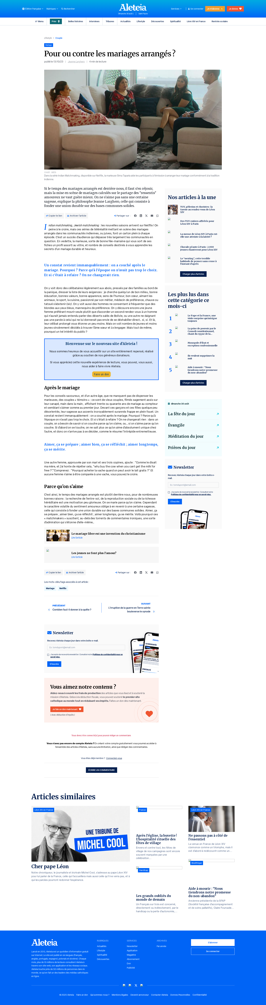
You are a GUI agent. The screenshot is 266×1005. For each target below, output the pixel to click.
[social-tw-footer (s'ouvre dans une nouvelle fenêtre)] (136, 985)
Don (129, 963)
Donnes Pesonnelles (180, 994)
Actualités (125, 21)
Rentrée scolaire (220, 21)
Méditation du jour (186, 436)
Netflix (62, 588)
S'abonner (213, 942)
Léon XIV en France (196, 21)
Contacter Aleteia (159, 994)
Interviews (94, 21)
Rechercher (69, 8)
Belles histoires (75, 21)
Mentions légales (120, 994)
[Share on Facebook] (135, 215)
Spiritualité (175, 21)
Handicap (143, 870)
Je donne (233, 8)
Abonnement (133, 959)
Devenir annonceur (140, 994)
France (142, 810)
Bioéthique (196, 863)
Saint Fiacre (143, 13)
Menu (41, 21)
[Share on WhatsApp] (157, 215)
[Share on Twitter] (146, 215)
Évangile (176, 425)
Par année (161, 946)
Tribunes (110, 21)
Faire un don (101, 374)
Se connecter (196, 8)
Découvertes (157, 21)
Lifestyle (141, 21)
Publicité (131, 967)
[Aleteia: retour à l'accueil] (133, 7)
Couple (58, 37)
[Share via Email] (152, 215)
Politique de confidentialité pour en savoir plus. (191, 494)
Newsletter (132, 946)
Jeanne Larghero (76, 61)
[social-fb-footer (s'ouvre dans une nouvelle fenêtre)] (130, 985)
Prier (54, 21)
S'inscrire (54, 664)
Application (132, 950)
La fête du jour (181, 414)
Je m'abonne (213, 8)
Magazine (131, 954)
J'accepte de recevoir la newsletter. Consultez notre (86, 655)
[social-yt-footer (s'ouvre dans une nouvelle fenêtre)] (124, 985)
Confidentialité (200, 994)
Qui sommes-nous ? (99, 994)
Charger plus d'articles (193, 273)
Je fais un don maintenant (65, 709)
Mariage (50, 588)
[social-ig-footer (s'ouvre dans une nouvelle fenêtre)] (141, 985)
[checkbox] (48, 655)
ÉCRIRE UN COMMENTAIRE (101, 770)
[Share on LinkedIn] (141, 215)
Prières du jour (181, 447)
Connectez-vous (114, 758)
